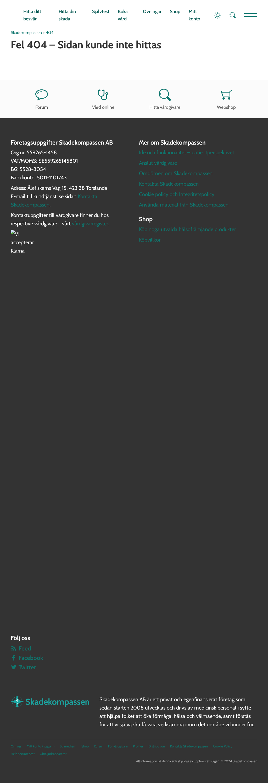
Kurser (98, 746)
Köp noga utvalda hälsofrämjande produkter (187, 229)
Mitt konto (194, 15)
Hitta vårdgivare (164, 107)
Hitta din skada (67, 15)
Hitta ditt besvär (32, 15)
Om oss (16, 746)
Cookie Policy (222, 746)
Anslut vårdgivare (158, 163)
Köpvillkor (149, 240)
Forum (41, 107)
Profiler (138, 746)
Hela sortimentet (23, 754)
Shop (175, 11)
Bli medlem (68, 746)
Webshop (226, 107)
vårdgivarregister (90, 223)
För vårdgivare (118, 746)
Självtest (100, 11)
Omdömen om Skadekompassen (176, 173)
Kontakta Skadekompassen (169, 184)
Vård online (103, 107)
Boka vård (123, 15)
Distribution (156, 746)
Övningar (152, 11)
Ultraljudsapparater (53, 754)
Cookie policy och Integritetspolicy (176, 194)
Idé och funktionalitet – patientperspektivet (186, 152)
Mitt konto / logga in (40, 746)
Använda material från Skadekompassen (183, 205)
